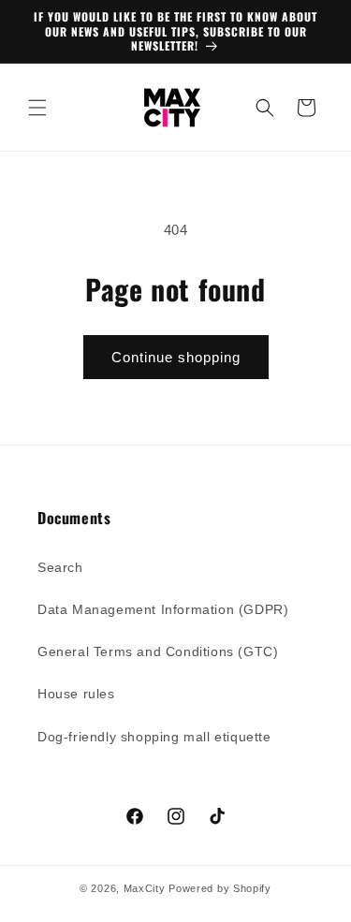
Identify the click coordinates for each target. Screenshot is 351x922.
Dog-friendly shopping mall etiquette (154, 736)
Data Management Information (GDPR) (162, 609)
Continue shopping (176, 357)
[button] (37, 107)
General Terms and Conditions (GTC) (157, 651)
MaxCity (145, 888)
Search (60, 567)
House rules (76, 693)
